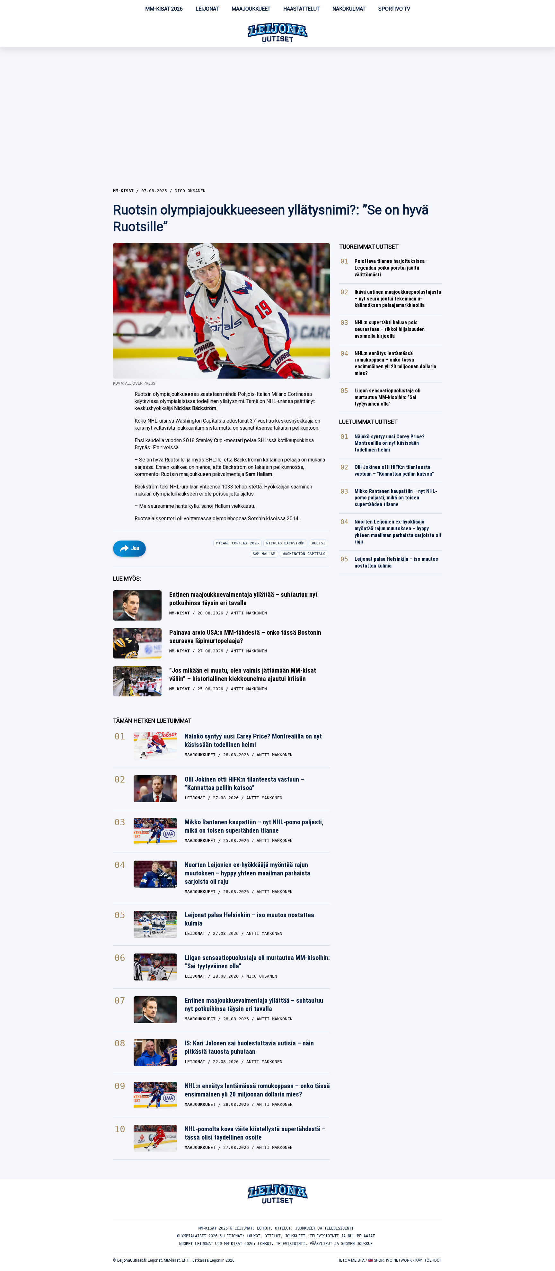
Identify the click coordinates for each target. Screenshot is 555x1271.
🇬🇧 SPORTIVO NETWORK (390, 1260)
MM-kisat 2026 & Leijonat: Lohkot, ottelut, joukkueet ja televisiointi (276, 1228)
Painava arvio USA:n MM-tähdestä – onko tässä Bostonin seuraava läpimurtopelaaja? (245, 637)
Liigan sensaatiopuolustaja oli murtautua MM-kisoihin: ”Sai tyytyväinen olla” (257, 962)
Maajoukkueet (251, 9)
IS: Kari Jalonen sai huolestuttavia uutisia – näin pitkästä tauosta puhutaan (249, 1047)
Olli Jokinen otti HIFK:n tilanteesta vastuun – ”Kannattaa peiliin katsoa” (244, 783)
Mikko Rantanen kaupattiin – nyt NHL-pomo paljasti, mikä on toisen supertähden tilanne (254, 826)
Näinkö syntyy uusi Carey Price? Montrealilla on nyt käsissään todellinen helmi (253, 740)
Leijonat (207, 9)
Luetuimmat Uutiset (368, 421)
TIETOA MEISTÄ (351, 1260)
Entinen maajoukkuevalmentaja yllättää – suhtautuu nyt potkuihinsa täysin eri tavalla (243, 599)
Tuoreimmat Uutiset (369, 246)
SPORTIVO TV (394, 9)
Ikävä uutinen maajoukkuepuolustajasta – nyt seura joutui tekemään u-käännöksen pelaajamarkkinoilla (398, 299)
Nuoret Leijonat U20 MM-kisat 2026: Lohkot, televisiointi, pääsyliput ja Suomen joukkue (276, 1243)
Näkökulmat (349, 9)
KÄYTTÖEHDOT (428, 1260)
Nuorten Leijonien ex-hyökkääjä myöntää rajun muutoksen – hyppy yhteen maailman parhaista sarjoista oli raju (247, 873)
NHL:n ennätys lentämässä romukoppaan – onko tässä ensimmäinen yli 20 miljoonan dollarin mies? (257, 1090)
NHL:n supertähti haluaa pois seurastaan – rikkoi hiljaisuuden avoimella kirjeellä (390, 329)
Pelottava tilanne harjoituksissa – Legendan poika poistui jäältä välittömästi (392, 268)
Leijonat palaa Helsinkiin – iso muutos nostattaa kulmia (249, 919)
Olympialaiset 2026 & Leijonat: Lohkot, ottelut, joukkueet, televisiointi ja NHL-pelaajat (276, 1236)
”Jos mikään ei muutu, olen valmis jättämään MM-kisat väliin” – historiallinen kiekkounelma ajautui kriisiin (242, 675)
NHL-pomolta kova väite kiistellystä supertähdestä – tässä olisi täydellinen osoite (255, 1133)
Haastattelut (301, 9)
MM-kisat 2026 (164, 9)
